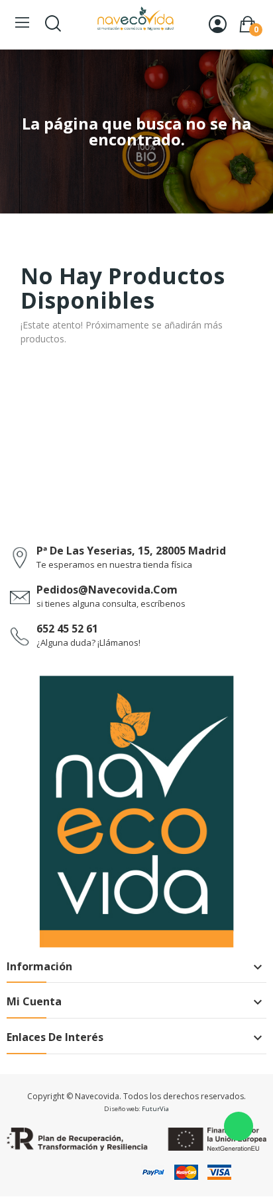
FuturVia (155, 1108)
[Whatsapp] (238, 1126)
